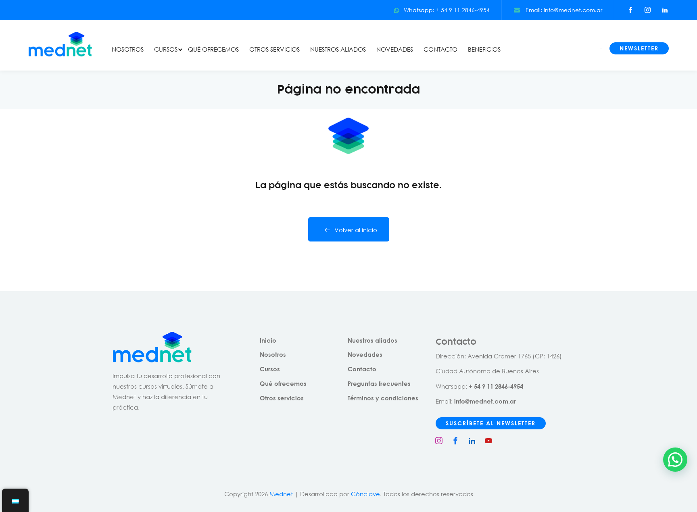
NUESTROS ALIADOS (338, 49)
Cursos (270, 369)
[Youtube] (488, 440)
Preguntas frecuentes (379, 383)
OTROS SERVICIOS (274, 49)
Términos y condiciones (383, 398)
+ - (496, 386)
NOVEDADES (394, 49)
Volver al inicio (355, 229)
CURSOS (165, 49)
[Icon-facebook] (455, 440)
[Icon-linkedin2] (472, 440)
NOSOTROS (128, 49)
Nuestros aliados (372, 340)
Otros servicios (282, 398)
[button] (675, 459)
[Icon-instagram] (439, 440)
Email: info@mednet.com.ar (563, 9)
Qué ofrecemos (283, 383)
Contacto (362, 369)
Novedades (365, 354)
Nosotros (273, 354)
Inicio (268, 340)
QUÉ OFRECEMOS (213, 49)
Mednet (281, 493)
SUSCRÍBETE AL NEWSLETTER (491, 423)
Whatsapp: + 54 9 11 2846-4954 (447, 9)
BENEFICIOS (484, 49)
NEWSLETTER (639, 48)
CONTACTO (440, 49)
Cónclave (365, 493)
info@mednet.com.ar (485, 401)
